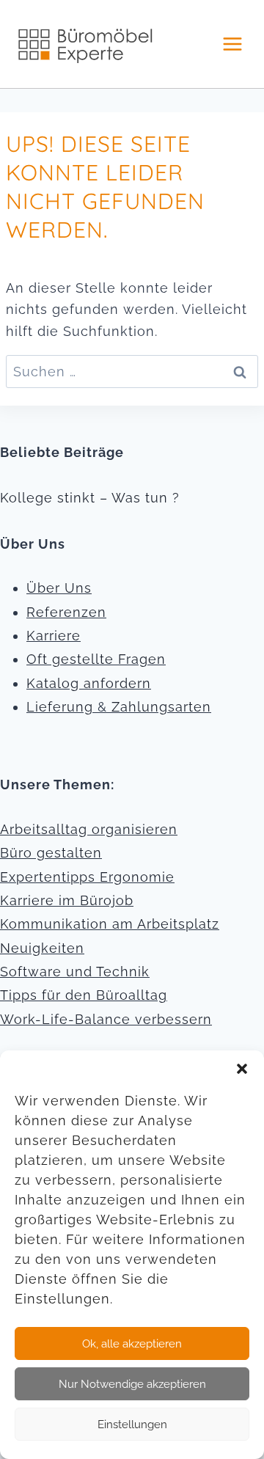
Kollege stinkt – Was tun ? (90, 497)
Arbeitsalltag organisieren (88, 829)
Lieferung (59, 706)
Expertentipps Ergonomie (87, 877)
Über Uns (59, 588)
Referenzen (66, 612)
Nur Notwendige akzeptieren (132, 1384)
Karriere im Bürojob (66, 900)
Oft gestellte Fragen (96, 659)
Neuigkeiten (42, 948)
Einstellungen (132, 1424)
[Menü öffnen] (232, 44)
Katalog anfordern (88, 683)
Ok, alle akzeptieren (132, 1343)
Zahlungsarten (161, 706)
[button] (242, 1068)
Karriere (53, 635)
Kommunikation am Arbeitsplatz (109, 924)
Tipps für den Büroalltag (83, 995)
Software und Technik (75, 971)
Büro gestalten (51, 852)
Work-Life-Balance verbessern (106, 1019)
